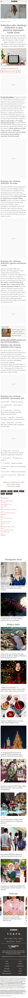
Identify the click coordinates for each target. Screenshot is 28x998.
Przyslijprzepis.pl (20, 966)
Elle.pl (7, 961)
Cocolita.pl (7, 966)
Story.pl (20, 973)
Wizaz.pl (20, 971)
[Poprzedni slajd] (1, 906)
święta (16, 491)
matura (21, 491)
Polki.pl (20, 961)
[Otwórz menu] (1, 1)
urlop (3, 493)
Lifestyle (3, 491)
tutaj (11, 995)
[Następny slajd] (26, 906)
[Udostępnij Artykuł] (19, 71)
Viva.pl (20, 968)
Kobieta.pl (20, 963)
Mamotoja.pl (6, 968)
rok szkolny (9, 493)
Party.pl (6, 963)
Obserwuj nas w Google (9, 71)
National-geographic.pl (6, 973)
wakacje (10, 491)
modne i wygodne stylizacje (7, 120)
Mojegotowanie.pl (6, 971)
